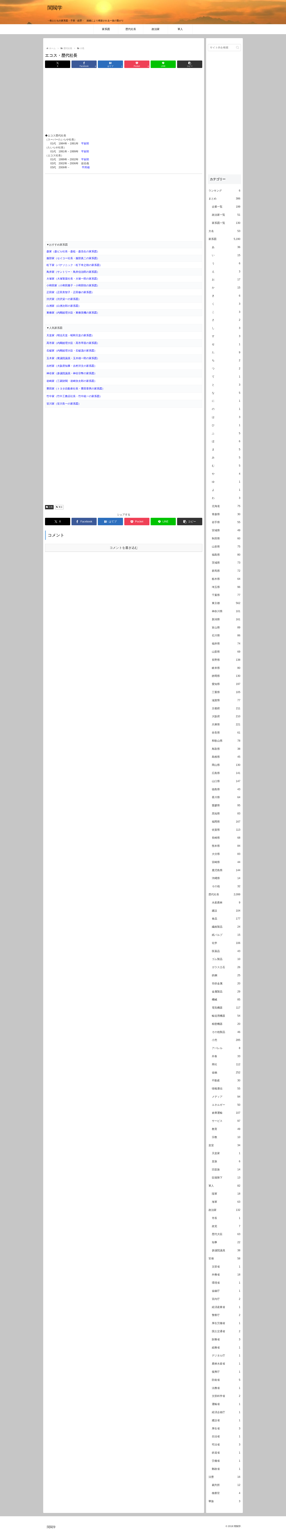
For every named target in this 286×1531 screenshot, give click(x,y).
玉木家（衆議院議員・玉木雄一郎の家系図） (73, 358)
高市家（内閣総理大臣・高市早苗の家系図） (73, 343)
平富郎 (85, 143)
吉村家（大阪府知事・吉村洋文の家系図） (72, 365)
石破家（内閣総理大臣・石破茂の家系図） (72, 350)
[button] (189, 64)
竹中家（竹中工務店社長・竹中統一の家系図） (74, 396)
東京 (61, 507)
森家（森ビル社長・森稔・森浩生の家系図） (73, 251)
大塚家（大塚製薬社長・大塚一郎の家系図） (73, 278)
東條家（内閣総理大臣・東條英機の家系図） (73, 312)
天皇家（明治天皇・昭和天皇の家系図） (70, 335)
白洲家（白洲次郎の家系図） (64, 305)
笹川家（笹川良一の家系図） (64, 403)
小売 (51, 507)
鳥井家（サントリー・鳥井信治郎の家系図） (73, 271)
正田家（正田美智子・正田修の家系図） (70, 292)
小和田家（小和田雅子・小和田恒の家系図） (73, 285)
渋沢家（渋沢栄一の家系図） (64, 299)
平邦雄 (86, 167)
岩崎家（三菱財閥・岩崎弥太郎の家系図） (72, 381)
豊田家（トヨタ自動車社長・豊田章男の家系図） (76, 388)
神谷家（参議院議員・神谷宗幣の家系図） (72, 373)
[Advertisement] (123, 101)
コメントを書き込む (124, 547)
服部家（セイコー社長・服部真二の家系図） (73, 258)
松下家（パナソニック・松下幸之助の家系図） (74, 265)
